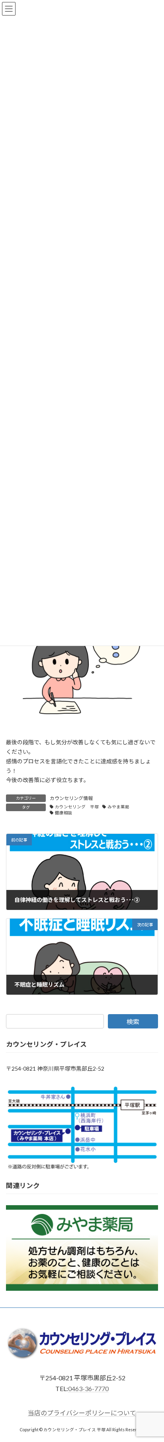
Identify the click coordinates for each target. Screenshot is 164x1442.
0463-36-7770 (88, 1388)
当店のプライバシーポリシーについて (82, 1413)
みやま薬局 (118, 806)
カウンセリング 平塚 (77, 806)
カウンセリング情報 (71, 798)
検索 (133, 1021)
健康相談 (63, 812)
